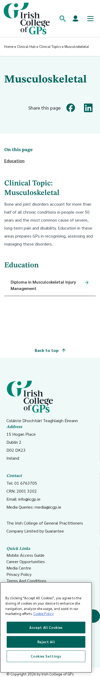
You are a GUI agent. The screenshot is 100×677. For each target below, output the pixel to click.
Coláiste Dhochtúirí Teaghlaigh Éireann (42, 420)
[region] (46, 627)
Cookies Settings (46, 656)
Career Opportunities (25, 561)
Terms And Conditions (26, 580)
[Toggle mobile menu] (90, 18)
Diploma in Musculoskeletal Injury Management (43, 285)
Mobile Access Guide (25, 555)
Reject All (46, 641)
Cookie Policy (43, 613)
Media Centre (18, 568)
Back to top (47, 350)
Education (14, 160)
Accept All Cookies (46, 627)
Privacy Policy (18, 574)
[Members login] (75, 18)
